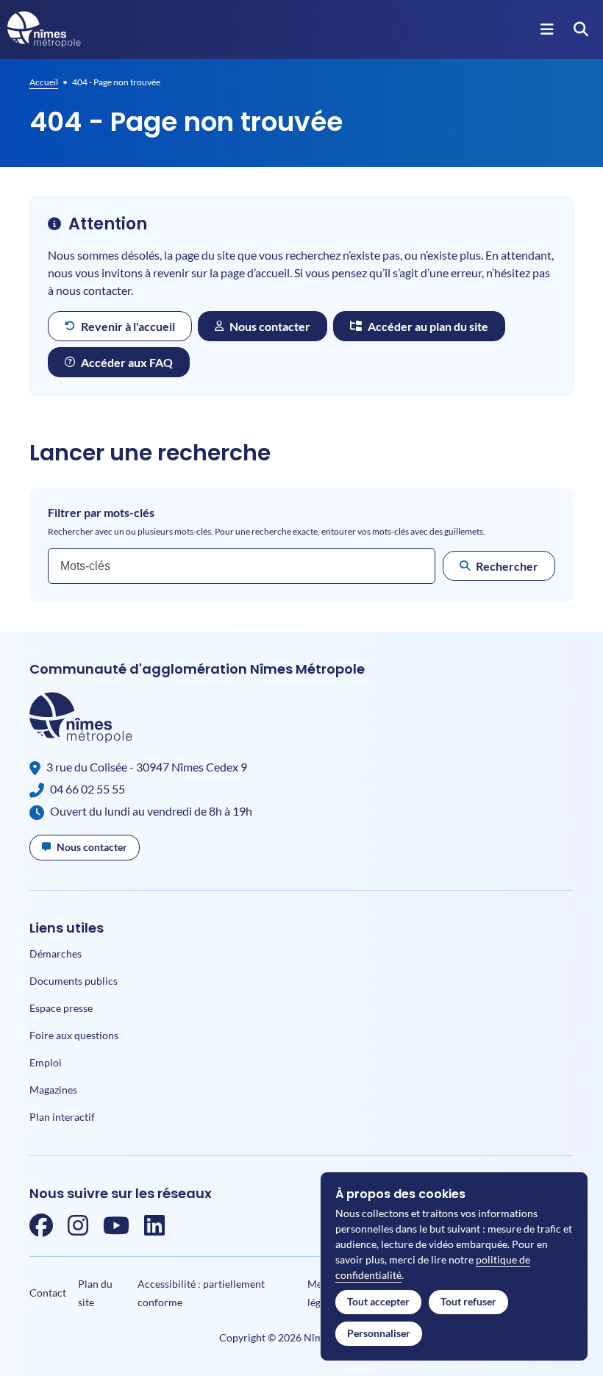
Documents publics (73, 980)
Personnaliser (378, 1333)
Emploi (45, 1062)
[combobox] (241, 566)
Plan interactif (62, 1117)
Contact (47, 1292)
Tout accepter (378, 1301)
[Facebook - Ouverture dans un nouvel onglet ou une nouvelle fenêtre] (41, 1229)
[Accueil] (44, 29)
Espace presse (61, 1008)
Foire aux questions (73, 1035)
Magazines (53, 1089)
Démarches (55, 953)
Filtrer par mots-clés (101, 512)
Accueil (43, 82)
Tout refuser (468, 1301)
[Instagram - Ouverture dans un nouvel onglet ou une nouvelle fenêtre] (78, 1229)
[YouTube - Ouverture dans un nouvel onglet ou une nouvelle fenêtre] (116, 1229)
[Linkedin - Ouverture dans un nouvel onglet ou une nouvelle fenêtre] (154, 1229)
